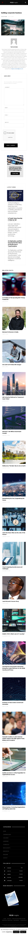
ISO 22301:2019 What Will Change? (11, 364)
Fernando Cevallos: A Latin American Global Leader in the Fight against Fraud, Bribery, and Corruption (13, 738)
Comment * (7, 87)
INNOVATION (6, 851)
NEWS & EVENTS (6, 847)
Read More (9, 931)
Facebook (14, 867)
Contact (5, 857)
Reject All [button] (23, 931)
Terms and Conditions (7, 920)
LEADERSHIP (5, 841)
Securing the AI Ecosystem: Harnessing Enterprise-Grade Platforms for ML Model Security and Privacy (13, 668)
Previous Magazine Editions (18, 918)
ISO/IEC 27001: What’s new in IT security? (13, 634)
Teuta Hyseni (4, 16)
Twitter (14, 871)
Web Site (7, 122)
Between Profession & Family (10, 332)
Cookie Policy (23, 920)
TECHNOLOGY (6, 844)
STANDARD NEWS (7, 834)
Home (4, 831)
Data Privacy (16, 920)
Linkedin (14, 874)
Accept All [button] (16, 931)
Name (6, 107)
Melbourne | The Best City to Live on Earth (13, 465)
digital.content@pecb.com (17, 68)
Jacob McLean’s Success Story (10, 601)
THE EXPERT (6, 837)
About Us (9, 918)
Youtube (14, 877)
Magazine (5, 854)
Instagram (14, 880)
